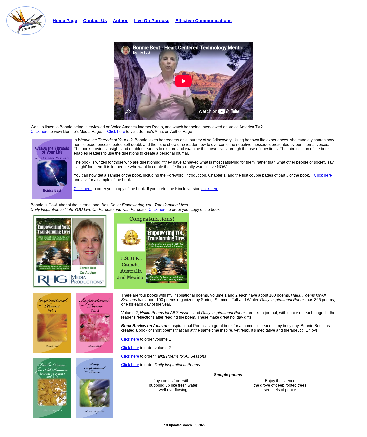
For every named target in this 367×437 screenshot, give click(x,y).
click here (209, 189)
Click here (40, 131)
